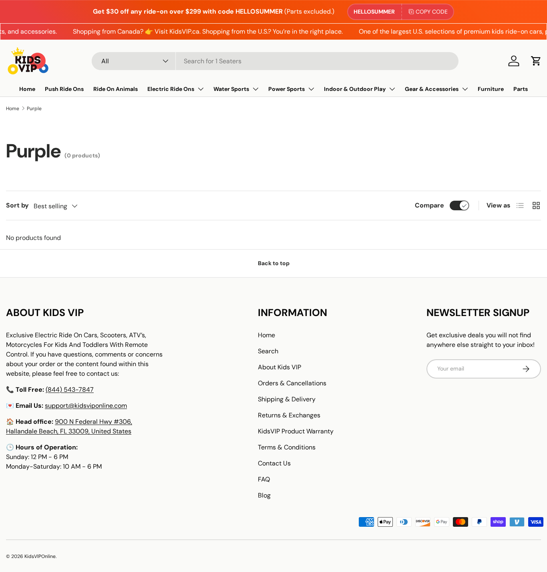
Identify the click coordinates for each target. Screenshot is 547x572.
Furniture (491, 89)
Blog (264, 495)
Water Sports (231, 89)
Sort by (17, 205)
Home (27, 89)
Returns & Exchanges (289, 415)
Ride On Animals (115, 89)
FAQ (264, 479)
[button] (536, 61)
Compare (429, 205)
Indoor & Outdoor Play (355, 89)
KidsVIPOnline (40, 556)
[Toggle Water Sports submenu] (255, 89)
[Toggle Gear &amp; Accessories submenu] (465, 89)
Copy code (432, 11)
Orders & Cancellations (292, 383)
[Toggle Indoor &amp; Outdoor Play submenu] (392, 89)
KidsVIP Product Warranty (296, 431)
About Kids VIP (279, 367)
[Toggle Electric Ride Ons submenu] (200, 89)
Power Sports (286, 89)
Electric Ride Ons (170, 89)
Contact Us (274, 463)
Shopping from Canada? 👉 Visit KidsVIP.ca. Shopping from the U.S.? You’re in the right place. (202, 31)
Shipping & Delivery (287, 399)
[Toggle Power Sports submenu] (311, 89)
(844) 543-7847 (70, 389)
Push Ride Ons (64, 89)
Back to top (274, 263)
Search (268, 351)
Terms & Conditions (287, 447)
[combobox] (275, 61)
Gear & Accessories (432, 89)
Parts (520, 89)
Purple (34, 108)
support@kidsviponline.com (86, 405)
